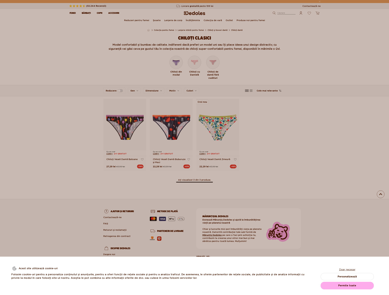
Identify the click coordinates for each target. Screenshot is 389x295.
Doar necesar (347, 269)
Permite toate (347, 285)
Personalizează (347, 276)
